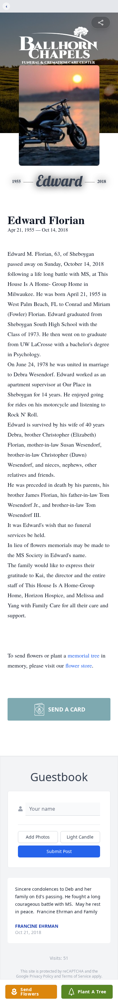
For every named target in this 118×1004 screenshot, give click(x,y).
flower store (78, 665)
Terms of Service (76, 976)
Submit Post (59, 851)
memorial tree (83, 655)
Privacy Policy (41, 976)
